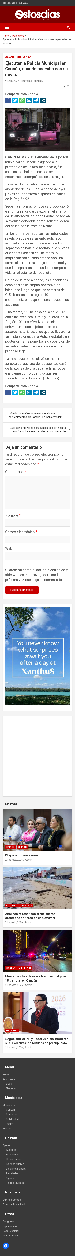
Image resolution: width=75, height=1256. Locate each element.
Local (9, 1083)
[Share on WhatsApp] (22, 100)
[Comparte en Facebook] (8, 100)
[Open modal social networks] (43, 100)
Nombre (12, 515)
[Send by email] (29, 100)
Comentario (15, 472)
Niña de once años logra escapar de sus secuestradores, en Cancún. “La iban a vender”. (35, 415)
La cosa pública (15, 1164)
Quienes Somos (12, 1199)
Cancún (10, 57)
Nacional (12, 1030)
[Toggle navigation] (7, 27)
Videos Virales (11, 1235)
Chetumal (11, 1114)
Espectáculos (10, 1226)
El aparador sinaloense (21, 855)
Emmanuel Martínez (32, 80)
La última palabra (16, 1168)
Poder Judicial (11, 1230)
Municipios (24, 57)
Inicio (6, 1074)
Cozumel (11, 905)
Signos (22, 847)
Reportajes (9, 1079)
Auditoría (11, 1149)
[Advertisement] (37, 756)
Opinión (10, 847)
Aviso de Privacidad (14, 1204)
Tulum (9, 1123)
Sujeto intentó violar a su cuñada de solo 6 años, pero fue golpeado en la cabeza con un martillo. (38, 429)
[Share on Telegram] (36, 100)
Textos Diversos (15, 1182)
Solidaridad (12, 1119)
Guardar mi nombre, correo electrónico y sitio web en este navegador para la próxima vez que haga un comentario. (36, 575)
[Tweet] (15, 100)
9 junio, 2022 (12, 80)
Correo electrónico (21, 532)
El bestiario (12, 1154)
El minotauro (13, 1159)
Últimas (11, 804)
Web (8, 548)
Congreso (8, 1221)
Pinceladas (12, 1173)
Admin (28, 859)
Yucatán (7, 1128)
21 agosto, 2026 (14, 859)
